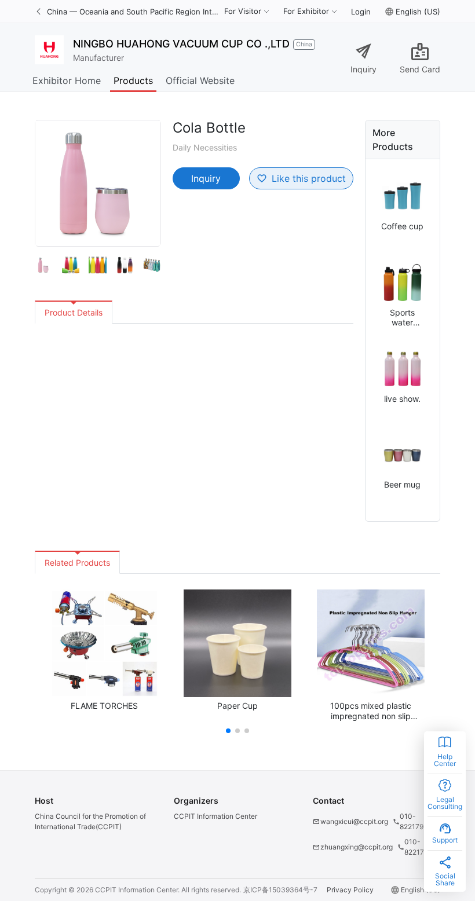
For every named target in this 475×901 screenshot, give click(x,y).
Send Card (420, 69)
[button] (228, 730)
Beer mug (402, 484)
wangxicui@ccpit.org (354, 821)
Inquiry (363, 69)
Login (361, 11)
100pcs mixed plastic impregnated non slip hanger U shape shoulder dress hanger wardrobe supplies (370, 711)
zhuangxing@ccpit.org (356, 847)
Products (133, 80)
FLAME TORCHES (104, 705)
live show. (402, 399)
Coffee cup (402, 226)
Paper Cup (237, 705)
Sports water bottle (402, 317)
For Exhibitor (306, 11)
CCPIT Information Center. (137, 889)
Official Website (200, 80)
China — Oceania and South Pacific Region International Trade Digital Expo (133, 11)
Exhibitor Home (66, 80)
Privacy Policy (350, 889)
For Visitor (242, 11)
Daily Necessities (205, 147)
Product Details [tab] (74, 312)
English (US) (418, 11)
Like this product (309, 178)
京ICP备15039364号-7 (280, 889)
